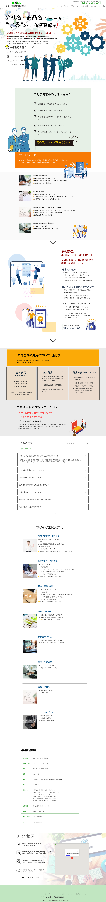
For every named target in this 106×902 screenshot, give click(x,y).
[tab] (25, 449)
